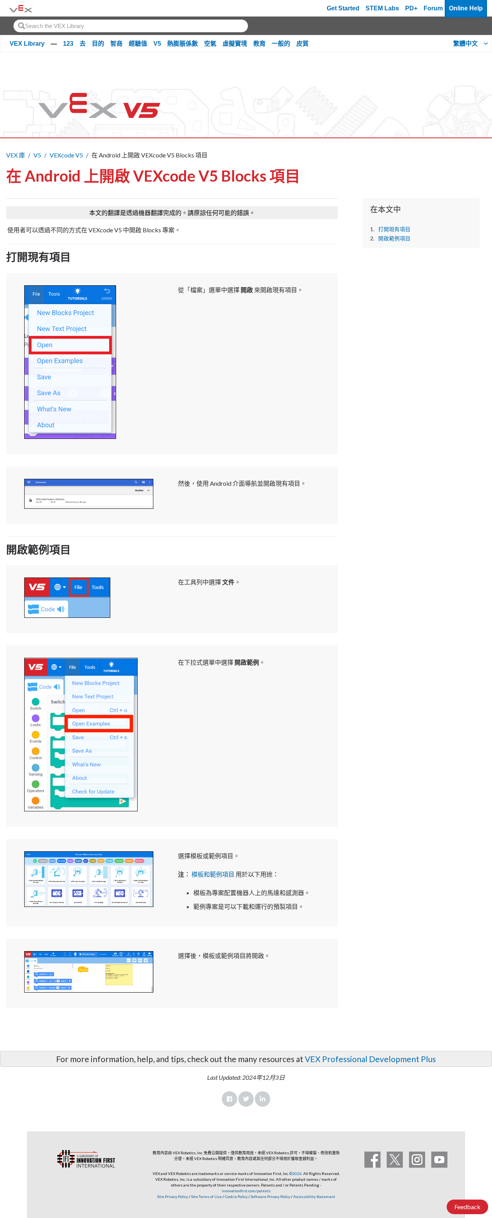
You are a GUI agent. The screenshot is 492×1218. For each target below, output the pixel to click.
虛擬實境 (235, 43)
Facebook (229, 1099)
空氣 (210, 43)
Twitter (246, 1099)
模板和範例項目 (212, 874)
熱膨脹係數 (182, 43)
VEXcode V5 (66, 155)
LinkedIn (262, 1099)
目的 (98, 43)
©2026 (295, 1173)
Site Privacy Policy (172, 1196)
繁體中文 (465, 43)
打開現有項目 (394, 229)
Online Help (466, 8)
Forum (433, 8)
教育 (259, 43)
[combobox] (130, 26)
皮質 (302, 43)
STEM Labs (382, 8)
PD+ (411, 8)
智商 (116, 43)
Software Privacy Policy (270, 1196)
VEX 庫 (15, 155)
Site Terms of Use (206, 1196)
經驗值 (138, 43)
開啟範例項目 (394, 238)
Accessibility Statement (314, 1196)
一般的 (281, 43)
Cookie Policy (236, 1196)
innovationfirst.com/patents (246, 1190)
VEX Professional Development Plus (370, 1059)
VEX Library (27, 43)
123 (68, 43)
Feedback (467, 1206)
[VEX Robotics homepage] (20, 8)
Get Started (343, 8)
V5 (157, 43)
